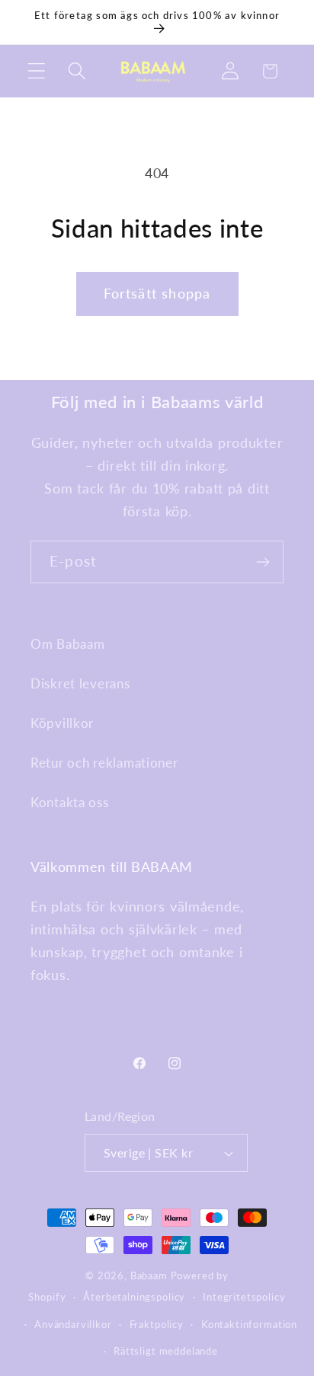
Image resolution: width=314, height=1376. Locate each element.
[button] (37, 71)
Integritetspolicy (244, 1297)
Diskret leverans (80, 683)
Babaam (149, 1275)
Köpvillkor (62, 723)
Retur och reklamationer (104, 763)
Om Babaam (67, 644)
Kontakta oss (69, 802)
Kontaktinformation (249, 1324)
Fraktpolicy (157, 1324)
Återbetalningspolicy (134, 1297)
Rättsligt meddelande (166, 1351)
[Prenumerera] (262, 562)
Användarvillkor (73, 1324)
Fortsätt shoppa (157, 293)
